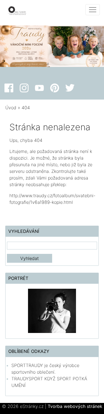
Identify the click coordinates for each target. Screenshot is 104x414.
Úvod (10, 107)
